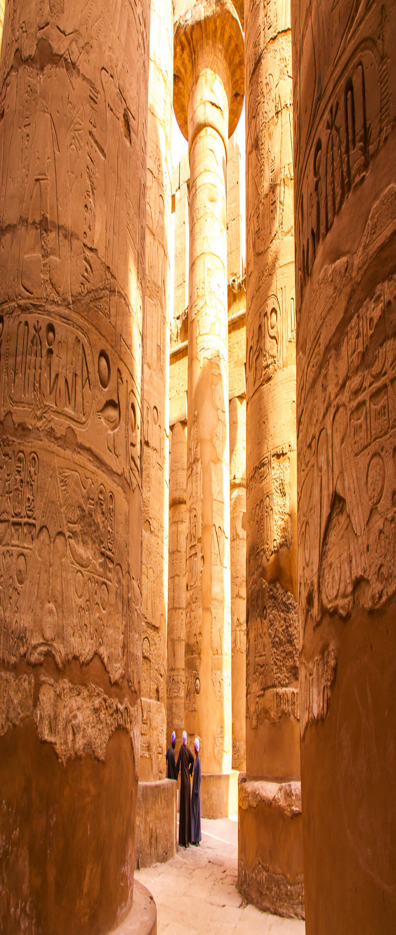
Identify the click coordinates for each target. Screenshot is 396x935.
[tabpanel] (198, 251)
